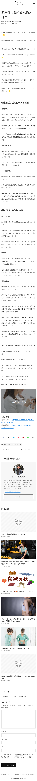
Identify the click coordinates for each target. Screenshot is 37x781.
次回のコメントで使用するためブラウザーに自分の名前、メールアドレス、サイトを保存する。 (19, 757)
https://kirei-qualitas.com (12, 492)
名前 (3, 731)
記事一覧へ (18, 497)
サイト (3, 747)
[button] (3, 437)
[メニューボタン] (34, 3)
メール (4, 739)
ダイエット (6, 23)
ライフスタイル (13, 23)
